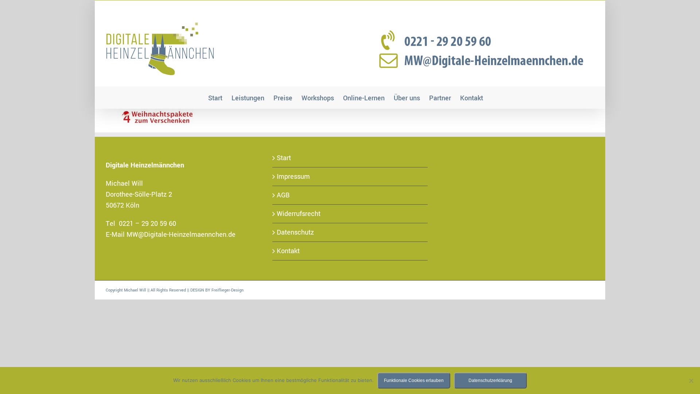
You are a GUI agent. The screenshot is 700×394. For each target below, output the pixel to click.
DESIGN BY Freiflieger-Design (217, 290)
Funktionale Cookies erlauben (414, 380)
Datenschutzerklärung (490, 380)
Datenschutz (295, 232)
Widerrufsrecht (298, 214)
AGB (283, 195)
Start (284, 158)
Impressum (293, 176)
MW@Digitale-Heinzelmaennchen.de (181, 234)
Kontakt (288, 251)
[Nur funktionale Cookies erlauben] (691, 380)
